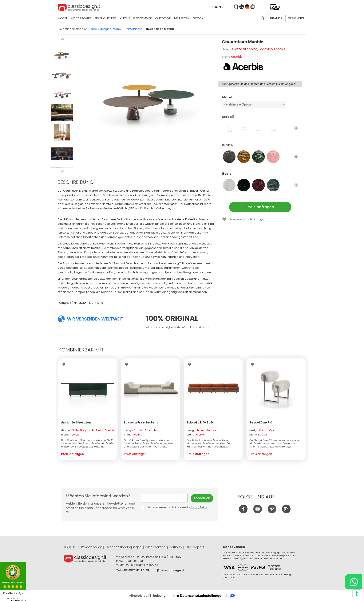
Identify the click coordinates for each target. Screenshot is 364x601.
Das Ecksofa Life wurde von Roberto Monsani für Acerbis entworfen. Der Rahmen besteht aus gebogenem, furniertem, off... (209, 443)
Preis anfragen (260, 207)
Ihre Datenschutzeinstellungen (198, 595)
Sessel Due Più (260, 422)
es (252, 6)
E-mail (166, 498)
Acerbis (236, 56)
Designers (296, 18)
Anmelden (202, 498)
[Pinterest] (271, 512)
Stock (198, 18)
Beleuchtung (105, 18)
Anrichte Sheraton (76, 422)
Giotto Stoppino (244, 49)
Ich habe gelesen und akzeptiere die (176, 507)
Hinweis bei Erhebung (147, 595)
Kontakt (217, 7)
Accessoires (81, 18)
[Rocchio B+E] (244, 128)
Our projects (195, 547)
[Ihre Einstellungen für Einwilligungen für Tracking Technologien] (357, 594)
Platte (227, 145)
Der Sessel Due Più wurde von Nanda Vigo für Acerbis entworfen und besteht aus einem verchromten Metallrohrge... (275, 443)
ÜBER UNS (70, 547)
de (247, 6)
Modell (228, 117)
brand (70, 434)
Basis (226, 174)
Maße (227, 97)
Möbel (62, 18)
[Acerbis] (243, 67)
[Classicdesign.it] (79, 8)
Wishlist (65, 364)
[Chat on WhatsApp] (353, 581)
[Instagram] (286, 512)
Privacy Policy (198, 507)
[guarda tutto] (296, 128)
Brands (276, 18)
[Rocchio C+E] (273, 128)
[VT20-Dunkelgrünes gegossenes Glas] (258, 156)
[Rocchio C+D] (258, 128)
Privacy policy (91, 547)
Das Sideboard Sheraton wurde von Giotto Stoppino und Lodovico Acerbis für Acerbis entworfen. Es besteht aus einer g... (88, 443)
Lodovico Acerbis (272, 49)
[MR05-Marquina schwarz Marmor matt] (244, 185)
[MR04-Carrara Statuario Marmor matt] (229, 185)
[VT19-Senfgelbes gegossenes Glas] (244, 156)
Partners (175, 547)
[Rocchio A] (229, 128)
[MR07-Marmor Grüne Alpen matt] (273, 185)
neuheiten (182, 18)
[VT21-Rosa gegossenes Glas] (273, 156)
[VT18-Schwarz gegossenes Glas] (229, 156)
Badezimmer (142, 18)
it (236, 6)
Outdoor (163, 18)
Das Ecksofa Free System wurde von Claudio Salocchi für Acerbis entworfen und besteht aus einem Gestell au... (148, 443)
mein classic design (275, 6)
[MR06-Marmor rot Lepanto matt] (258, 185)
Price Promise (155, 547)
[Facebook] (243, 512)
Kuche (125, 18)
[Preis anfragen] (88, 388)
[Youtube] (257, 512)
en (241, 6)
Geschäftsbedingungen (124, 547)
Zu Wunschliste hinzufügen (247, 219)
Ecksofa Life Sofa (200, 422)
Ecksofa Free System (141, 422)
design (87, 430)
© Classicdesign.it (90, 559)
